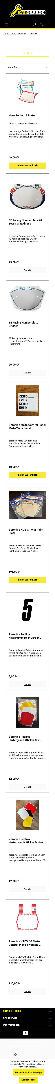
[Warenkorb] (48, 24)
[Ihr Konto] (41, 24)
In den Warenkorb (28, 165)
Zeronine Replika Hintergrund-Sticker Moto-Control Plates (26, 840)
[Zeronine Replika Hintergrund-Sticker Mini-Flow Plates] (27, 712)
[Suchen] (34, 24)
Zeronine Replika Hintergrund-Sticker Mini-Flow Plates (25, 738)
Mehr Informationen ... (27, 1067)
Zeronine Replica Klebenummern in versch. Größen (24, 636)
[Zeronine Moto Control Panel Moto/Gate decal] (27, 400)
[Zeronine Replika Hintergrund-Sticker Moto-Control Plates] (27, 815)
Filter (30, 53)
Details (27, 270)
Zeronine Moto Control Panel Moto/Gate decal (27, 426)
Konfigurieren (28, 1080)
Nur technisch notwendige (28, 1072)
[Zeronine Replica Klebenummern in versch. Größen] (27, 610)
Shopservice (10, 1017)
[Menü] (6, 24)
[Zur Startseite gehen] (27, 11)
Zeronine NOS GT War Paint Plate (26, 531)
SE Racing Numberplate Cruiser (23, 324)
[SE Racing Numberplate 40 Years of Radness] (27, 196)
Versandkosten (12, 1045)
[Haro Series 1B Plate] (27, 91)
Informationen (11, 1024)
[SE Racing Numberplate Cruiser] (27, 298)
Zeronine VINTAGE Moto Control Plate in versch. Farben (24, 943)
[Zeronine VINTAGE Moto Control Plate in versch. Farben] (27, 917)
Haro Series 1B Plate (22, 115)
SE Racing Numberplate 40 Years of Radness (25, 222)
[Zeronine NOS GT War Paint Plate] (27, 505)
